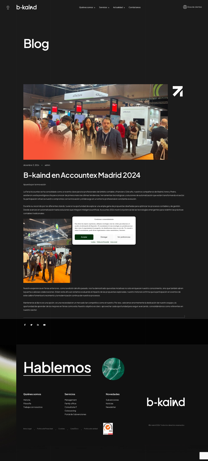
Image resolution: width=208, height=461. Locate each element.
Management (71, 400)
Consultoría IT (71, 407)
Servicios (103, 7)
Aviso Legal (113, 242)
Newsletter (111, 407)
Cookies (93, 242)
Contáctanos (135, 7)
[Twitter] (31, 324)
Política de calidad (91, 429)
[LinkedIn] (37, 324)
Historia (26, 400)
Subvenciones (112, 400)
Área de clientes (194, 7)
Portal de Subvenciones (75, 414)
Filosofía (27, 403)
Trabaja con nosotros (32, 407)
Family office (70, 403)
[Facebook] (24, 324)
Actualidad (118, 7)
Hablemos (57, 367)
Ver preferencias (123, 237)
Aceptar (84, 237)
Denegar (104, 237)
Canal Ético (74, 429)
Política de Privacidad (103, 242)
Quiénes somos (86, 7)
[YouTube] (44, 324)
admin (47, 165)
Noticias (109, 403)
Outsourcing (70, 410)
